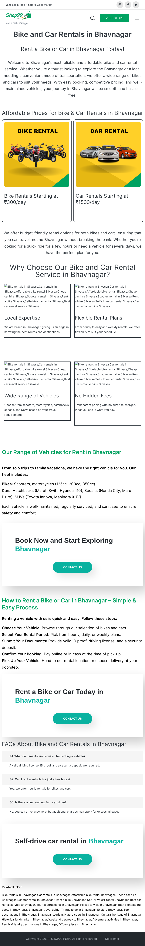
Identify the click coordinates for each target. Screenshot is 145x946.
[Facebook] (128, 4)
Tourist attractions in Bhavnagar (57, 905)
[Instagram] (119, 4)
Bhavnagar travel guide (44, 909)
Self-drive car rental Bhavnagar (108, 900)
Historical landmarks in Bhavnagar (24, 919)
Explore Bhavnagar (109, 909)
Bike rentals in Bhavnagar (19, 895)
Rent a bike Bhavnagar (71, 900)
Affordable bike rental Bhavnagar (93, 895)
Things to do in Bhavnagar (78, 909)
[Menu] (137, 18)
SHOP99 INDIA (61, 939)
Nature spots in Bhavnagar (81, 914)
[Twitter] (136, 4)
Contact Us (72, 567)
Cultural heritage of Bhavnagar (121, 914)
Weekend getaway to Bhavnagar (70, 919)
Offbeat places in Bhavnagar (77, 924)
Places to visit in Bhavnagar (98, 905)
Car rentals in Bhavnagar (53, 895)
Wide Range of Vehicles (31, 396)
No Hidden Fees (93, 396)
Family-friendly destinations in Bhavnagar (29, 924)
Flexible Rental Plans (98, 318)
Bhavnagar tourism (50, 914)
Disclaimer (112, 939)
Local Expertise (22, 318)
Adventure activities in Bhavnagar (115, 919)
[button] (114, 18)
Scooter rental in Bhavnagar (35, 900)
